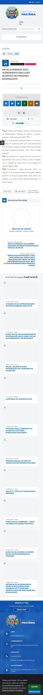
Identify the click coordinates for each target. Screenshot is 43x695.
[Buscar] (39, 29)
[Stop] (24, 113)
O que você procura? (9, 29)
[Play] (19, 113)
